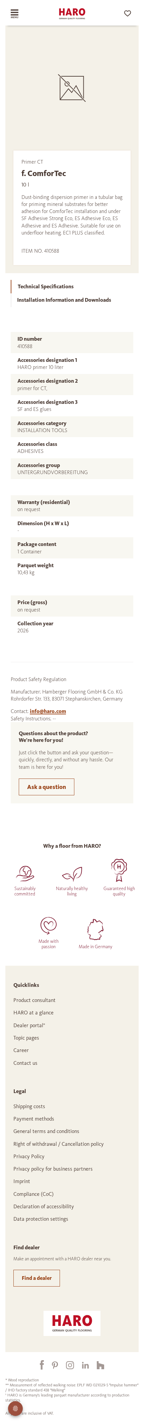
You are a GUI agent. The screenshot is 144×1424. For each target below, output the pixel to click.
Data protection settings (40, 1219)
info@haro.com (48, 711)
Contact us (25, 1063)
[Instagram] (66, 1365)
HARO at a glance (33, 1012)
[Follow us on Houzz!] (96, 1365)
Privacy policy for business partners (53, 1169)
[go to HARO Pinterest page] (51, 1365)
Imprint (21, 1181)
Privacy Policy (29, 1156)
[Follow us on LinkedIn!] (81, 1365)
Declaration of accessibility (43, 1206)
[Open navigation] (21, 13)
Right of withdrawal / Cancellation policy (58, 1144)
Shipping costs (29, 1106)
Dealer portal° (29, 1025)
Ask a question (46, 787)
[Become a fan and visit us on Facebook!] (38, 1365)
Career (21, 1050)
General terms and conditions (46, 1131)
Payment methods (33, 1119)
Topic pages (26, 1038)
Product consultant (34, 1000)
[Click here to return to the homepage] (72, 13)
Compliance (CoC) (33, 1194)
